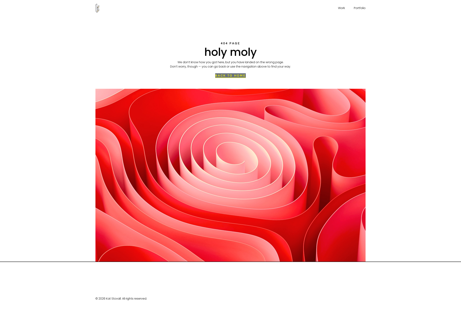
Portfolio (360, 8)
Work (341, 8)
